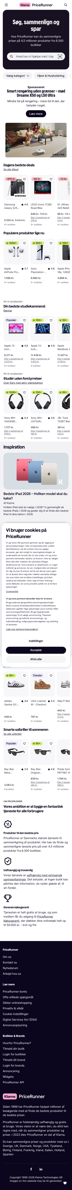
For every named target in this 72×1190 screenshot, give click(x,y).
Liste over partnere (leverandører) (22, 629)
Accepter (36, 650)
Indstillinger (36, 641)
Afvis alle (36, 659)
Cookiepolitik (12, 591)
